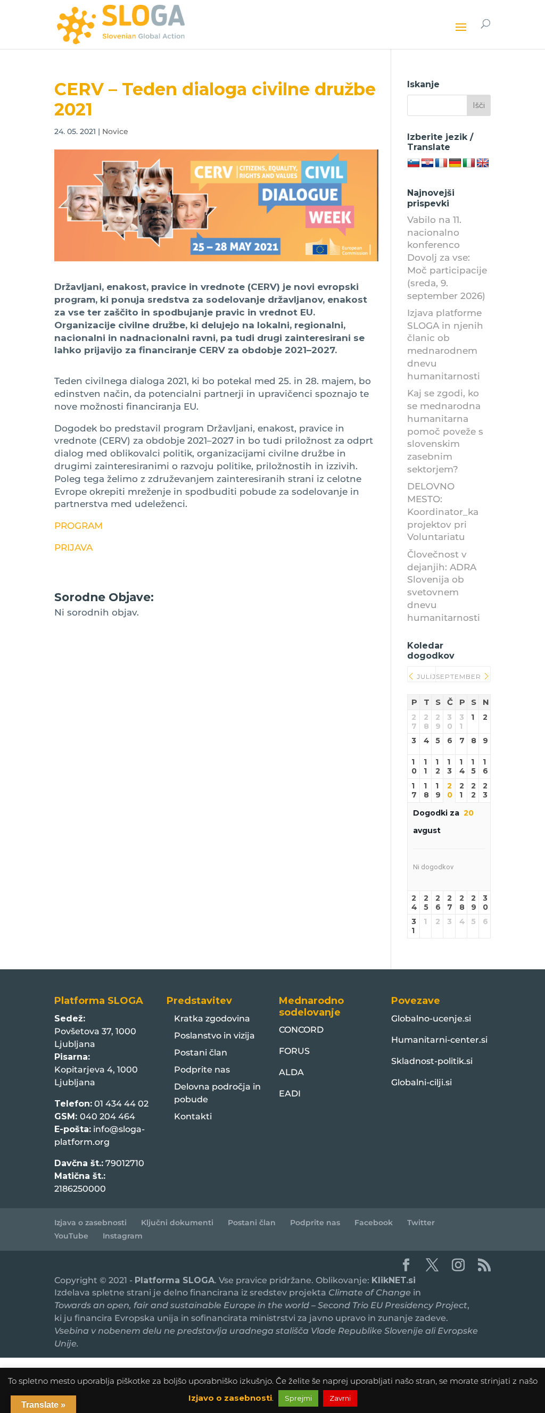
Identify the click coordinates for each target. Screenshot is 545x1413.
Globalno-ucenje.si (431, 1018)
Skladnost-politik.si (432, 1061)
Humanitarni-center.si (439, 1040)
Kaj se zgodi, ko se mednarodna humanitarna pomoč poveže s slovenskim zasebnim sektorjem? (445, 431)
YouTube (71, 1236)
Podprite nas (202, 1070)
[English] (482, 163)
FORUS (294, 1051)
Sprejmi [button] (298, 1398)
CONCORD (301, 1030)
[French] (441, 163)
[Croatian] (427, 163)
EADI (290, 1093)
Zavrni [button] (340, 1398)
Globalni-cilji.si (421, 1082)
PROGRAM (78, 525)
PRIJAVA (73, 547)
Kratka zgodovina (212, 1018)
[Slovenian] (413, 163)
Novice (115, 131)
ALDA (291, 1072)
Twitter (421, 1222)
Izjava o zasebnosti (90, 1222)
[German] (455, 163)
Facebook (373, 1222)
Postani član (200, 1053)
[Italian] (469, 163)
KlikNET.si (393, 1280)
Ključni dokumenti (177, 1222)
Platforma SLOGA (174, 1280)
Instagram (123, 1236)
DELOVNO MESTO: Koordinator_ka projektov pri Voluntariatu (442, 511)
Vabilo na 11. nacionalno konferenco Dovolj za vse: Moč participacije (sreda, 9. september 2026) (447, 257)
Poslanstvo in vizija (214, 1035)
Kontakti (193, 1116)
